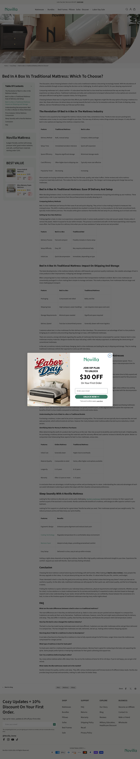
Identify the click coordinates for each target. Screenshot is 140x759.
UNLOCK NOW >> (91, 396)
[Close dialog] (110, 355)
